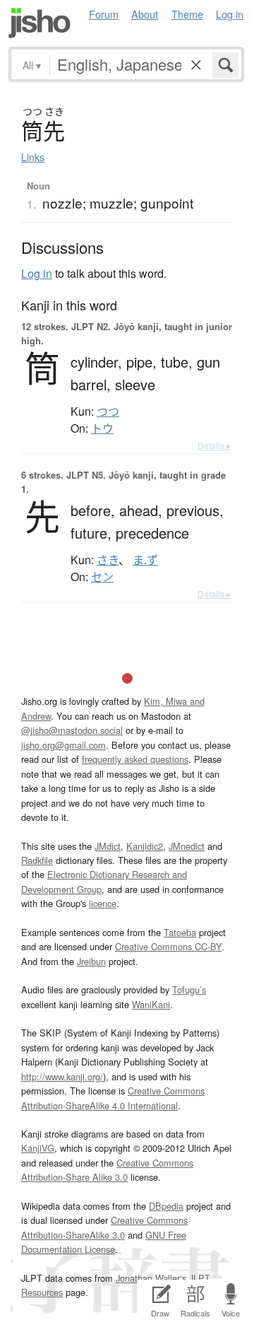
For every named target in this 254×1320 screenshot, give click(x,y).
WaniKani (151, 1004)
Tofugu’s (189, 989)
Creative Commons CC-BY (168, 946)
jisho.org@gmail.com (63, 745)
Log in (229, 13)
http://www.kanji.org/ (62, 1076)
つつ (108, 411)
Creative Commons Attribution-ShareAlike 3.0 (104, 1227)
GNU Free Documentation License (103, 1242)
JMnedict (187, 846)
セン (102, 577)
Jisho (39, 23)
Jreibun (91, 961)
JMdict (108, 846)
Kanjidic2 (144, 846)
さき (108, 560)
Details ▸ (214, 445)
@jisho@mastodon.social (72, 730)
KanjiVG (37, 1148)
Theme (187, 13)
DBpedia (166, 1206)
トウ (102, 428)
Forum (104, 13)
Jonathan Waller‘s (151, 1278)
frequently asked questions (135, 759)
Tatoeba (180, 932)
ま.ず (145, 560)
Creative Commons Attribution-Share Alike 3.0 (107, 1170)
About (144, 13)
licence (102, 903)
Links (32, 157)
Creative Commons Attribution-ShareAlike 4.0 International (113, 1097)
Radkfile (37, 860)
